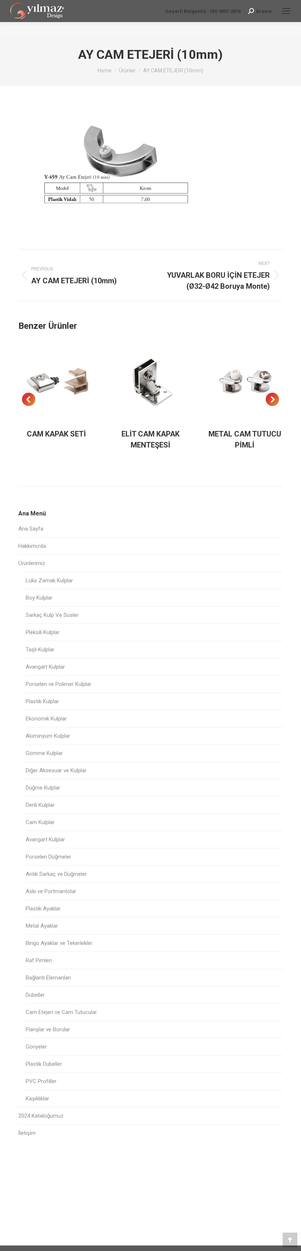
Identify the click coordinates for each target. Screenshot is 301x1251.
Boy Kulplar (39, 597)
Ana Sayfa (30, 528)
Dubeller (35, 995)
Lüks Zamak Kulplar (49, 580)
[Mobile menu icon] (286, 11)
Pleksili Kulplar (42, 632)
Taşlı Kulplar (40, 649)
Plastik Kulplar (42, 701)
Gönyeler (36, 1046)
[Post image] (56, 381)
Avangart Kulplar (45, 667)
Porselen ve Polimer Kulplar (58, 684)
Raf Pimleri (39, 960)
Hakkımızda (32, 546)
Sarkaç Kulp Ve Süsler (52, 615)
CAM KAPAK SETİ (56, 433)
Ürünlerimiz (31, 563)
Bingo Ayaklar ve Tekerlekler (59, 943)
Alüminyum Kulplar (48, 736)
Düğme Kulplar (43, 787)
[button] (28, 399)
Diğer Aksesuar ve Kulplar (56, 770)
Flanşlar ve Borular (48, 1029)
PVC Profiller (41, 1081)
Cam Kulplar (40, 822)
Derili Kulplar (40, 805)
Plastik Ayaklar (43, 908)
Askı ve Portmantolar (51, 891)
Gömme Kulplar (44, 753)
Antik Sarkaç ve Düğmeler (56, 874)
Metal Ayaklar (42, 926)
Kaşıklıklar (37, 1098)
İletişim (27, 1133)
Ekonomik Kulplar (46, 718)
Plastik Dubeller (44, 1064)
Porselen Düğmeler (48, 856)
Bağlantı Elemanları (48, 977)
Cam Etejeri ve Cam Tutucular (61, 1012)
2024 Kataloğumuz (41, 1115)
